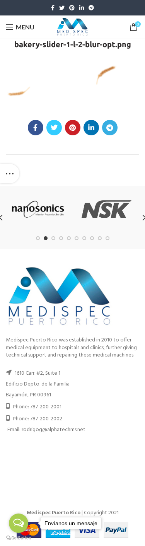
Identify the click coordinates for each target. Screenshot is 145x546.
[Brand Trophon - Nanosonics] (38, 209)
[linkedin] (81, 8)
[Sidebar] (9, 173)
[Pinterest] (72, 8)
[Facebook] (53, 8)
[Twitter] (62, 8)
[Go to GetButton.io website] (18, 538)
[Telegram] (91, 8)
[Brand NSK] (106, 209)
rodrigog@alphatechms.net (53, 429)
